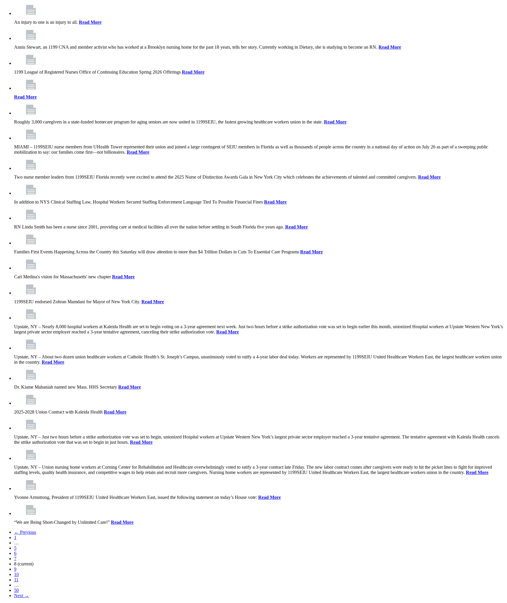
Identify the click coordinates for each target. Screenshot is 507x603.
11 (16, 579)
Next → (21, 595)
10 (16, 574)
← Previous (25, 532)
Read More (90, 22)
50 (16, 590)
